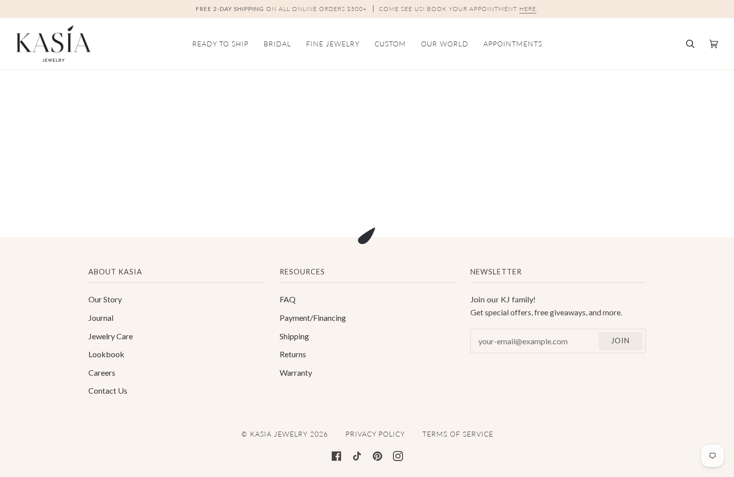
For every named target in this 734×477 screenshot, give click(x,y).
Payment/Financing (313, 317)
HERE (527, 8)
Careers (101, 372)
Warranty (296, 372)
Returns (293, 354)
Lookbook (106, 354)
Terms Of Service (457, 434)
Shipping (294, 336)
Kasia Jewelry (279, 434)
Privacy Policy (375, 434)
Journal (100, 317)
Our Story (105, 299)
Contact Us (107, 390)
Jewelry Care (110, 336)
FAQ (288, 299)
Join (620, 340)
